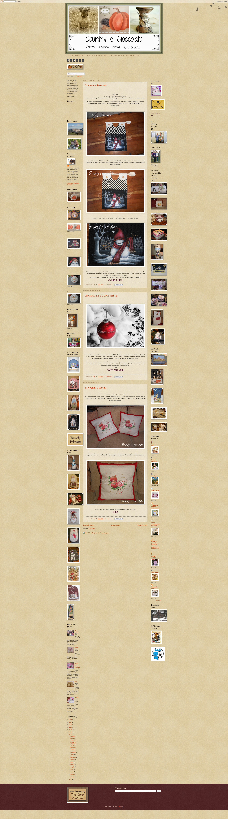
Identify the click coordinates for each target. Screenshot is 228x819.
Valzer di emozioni (154, 460)
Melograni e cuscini (95, 387)
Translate (79, 76)
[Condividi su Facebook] (120, 285)
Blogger (121, 806)
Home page (115, 525)
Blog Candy (76, 631)
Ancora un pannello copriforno (77, 665)
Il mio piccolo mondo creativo (155, 556)
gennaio (72, 777)
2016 (70, 724)
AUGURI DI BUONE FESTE (101, 295)
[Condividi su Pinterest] (122, 285)
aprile (72, 769)
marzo (72, 772)
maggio (72, 767)
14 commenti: (108, 376)
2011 (70, 780)
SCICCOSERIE (155, 490)
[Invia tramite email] (115, 285)
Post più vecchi (142, 525)
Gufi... (76, 681)
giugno (72, 764)
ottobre (72, 754)
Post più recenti (88, 525)
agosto (72, 759)
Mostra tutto (158, 600)
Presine (76, 697)
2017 (70, 722)
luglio (71, 762)
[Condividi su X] (119, 285)
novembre (73, 752)
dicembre (73, 736)
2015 (70, 727)
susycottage (154, 572)
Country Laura (155, 476)
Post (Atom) (92, 528)
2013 (70, 732)
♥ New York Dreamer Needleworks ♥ (155, 507)
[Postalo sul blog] (117, 285)
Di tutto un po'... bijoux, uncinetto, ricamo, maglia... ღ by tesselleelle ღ (155, 545)
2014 (70, 729)
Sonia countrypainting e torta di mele (155, 525)
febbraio (72, 774)
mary (70, 165)
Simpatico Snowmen (96, 85)
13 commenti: (108, 284)
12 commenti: (108, 518)
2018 (70, 719)
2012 (70, 734)
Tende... (77, 647)
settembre (73, 757)
